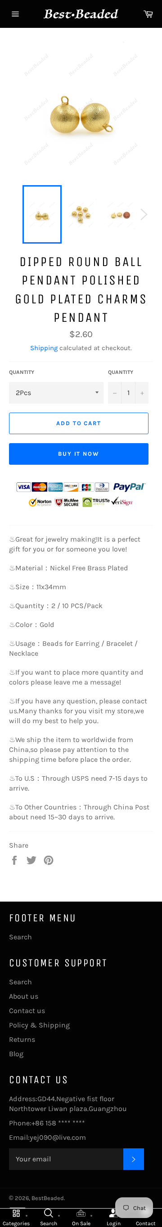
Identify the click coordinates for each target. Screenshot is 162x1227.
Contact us (27, 1010)
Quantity (21, 372)
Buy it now (79, 453)
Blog (16, 1053)
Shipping (44, 348)
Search (20, 937)
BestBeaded (48, 1198)
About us (23, 996)
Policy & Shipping (39, 1025)
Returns (22, 1039)
